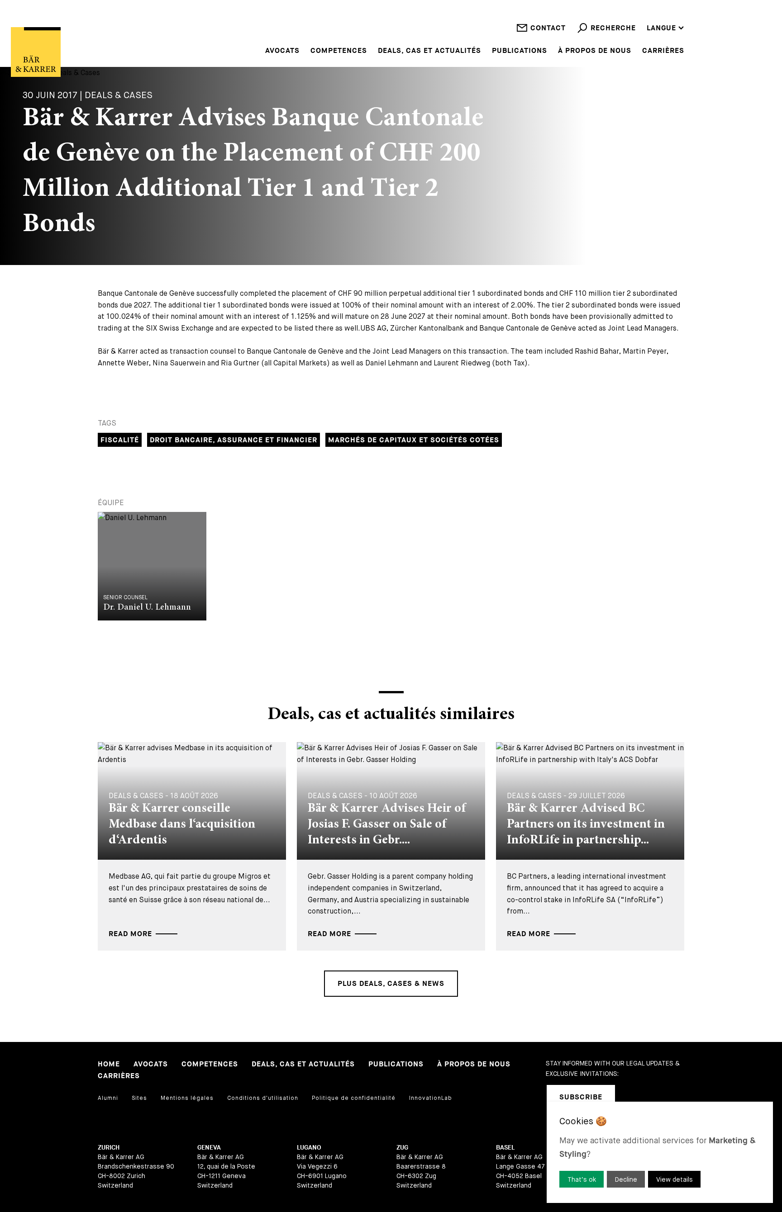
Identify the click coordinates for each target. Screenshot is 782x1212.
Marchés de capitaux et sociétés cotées (413, 440)
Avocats (282, 51)
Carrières (663, 51)
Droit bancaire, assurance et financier (233, 440)
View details (674, 1179)
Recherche (613, 28)
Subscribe (580, 1097)
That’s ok (581, 1179)
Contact (548, 28)
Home (109, 1064)
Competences (338, 51)
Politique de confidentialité (354, 1098)
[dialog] (660, 1152)
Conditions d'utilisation (262, 1098)
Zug (402, 1147)
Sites (139, 1098)
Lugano (309, 1147)
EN (652, 4)
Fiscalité (119, 440)
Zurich (108, 1147)
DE (651, 16)
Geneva (209, 1147)
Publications (519, 51)
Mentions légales (187, 1098)
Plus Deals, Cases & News (391, 984)
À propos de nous (594, 51)
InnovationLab (430, 1098)
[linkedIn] (633, 1097)
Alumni (108, 1098)
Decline (626, 1179)
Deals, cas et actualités (429, 51)
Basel (505, 1147)
